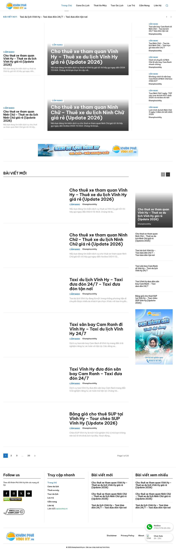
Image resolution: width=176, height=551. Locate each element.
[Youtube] (29, 493)
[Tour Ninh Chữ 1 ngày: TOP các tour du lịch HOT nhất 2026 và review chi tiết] (141, 95)
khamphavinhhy (155, 34)
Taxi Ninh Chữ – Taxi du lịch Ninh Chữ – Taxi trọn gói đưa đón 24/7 (159, 45)
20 (29, 455)
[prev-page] (163, 174)
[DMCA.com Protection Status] (12, 500)
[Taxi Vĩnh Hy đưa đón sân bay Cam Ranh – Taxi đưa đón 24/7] (34, 380)
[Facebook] (6, 493)
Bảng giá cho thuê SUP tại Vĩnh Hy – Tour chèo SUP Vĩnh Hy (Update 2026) (96, 418)
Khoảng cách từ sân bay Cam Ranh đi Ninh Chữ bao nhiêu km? (160, 78)
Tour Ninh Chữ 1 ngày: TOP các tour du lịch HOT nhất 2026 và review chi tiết (160, 95)
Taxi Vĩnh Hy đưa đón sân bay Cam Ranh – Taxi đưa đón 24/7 (95, 373)
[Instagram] (14, 493)
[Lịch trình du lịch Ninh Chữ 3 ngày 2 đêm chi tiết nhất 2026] (141, 112)
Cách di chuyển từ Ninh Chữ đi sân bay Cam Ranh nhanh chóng (160, 62)
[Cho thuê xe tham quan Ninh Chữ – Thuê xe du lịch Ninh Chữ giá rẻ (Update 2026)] (22, 92)
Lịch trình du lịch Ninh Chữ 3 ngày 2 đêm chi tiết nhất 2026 (160, 112)
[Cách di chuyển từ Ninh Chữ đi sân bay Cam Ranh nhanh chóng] (141, 62)
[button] (166, 5)
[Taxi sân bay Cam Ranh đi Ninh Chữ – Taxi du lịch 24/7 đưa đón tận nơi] (141, 29)
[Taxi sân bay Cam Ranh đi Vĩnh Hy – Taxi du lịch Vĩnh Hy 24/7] (34, 335)
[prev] (166, 17)
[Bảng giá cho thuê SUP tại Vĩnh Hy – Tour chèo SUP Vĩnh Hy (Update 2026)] (34, 424)
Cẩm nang (8, 52)
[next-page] (35, 455)
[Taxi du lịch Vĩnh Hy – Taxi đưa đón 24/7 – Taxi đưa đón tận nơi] (34, 290)
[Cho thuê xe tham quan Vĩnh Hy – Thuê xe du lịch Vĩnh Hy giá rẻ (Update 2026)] (22, 36)
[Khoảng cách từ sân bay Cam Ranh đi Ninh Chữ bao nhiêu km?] (141, 79)
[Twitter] (21, 493)
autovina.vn (62, 508)
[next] (171, 17)
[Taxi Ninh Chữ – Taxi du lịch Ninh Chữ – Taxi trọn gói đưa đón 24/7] (141, 45)
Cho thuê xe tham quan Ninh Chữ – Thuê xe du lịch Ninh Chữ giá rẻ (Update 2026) (20, 116)
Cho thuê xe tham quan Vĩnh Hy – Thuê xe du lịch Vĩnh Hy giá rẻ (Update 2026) (19, 60)
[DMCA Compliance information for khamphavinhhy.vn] (14, 514)
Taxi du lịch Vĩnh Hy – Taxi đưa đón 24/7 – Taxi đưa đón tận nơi (96, 284)
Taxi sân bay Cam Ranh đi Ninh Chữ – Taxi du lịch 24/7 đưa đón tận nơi (160, 29)
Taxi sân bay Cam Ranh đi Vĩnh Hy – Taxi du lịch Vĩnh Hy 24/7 (52, 16)
